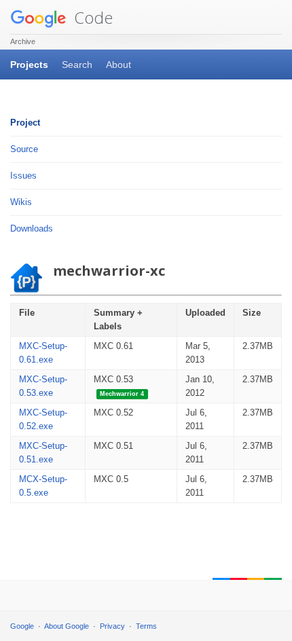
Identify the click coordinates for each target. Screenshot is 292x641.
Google (22, 626)
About (118, 64)
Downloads (31, 228)
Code (91, 17)
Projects (29, 64)
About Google (66, 626)
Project (25, 122)
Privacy (112, 626)
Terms (146, 626)
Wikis (21, 202)
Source (24, 149)
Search (77, 64)
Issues (23, 175)
